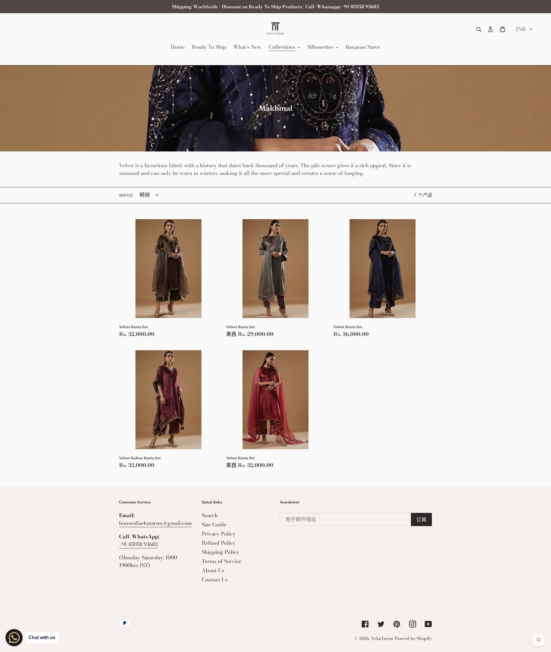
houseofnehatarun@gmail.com (155, 523)
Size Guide (214, 524)
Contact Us (215, 579)
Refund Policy (219, 543)
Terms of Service (221, 561)
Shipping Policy (220, 552)
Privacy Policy (219, 534)
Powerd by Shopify (413, 638)
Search (210, 515)
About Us (213, 570)
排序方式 (126, 195)
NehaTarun (382, 638)
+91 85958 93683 (138, 544)
